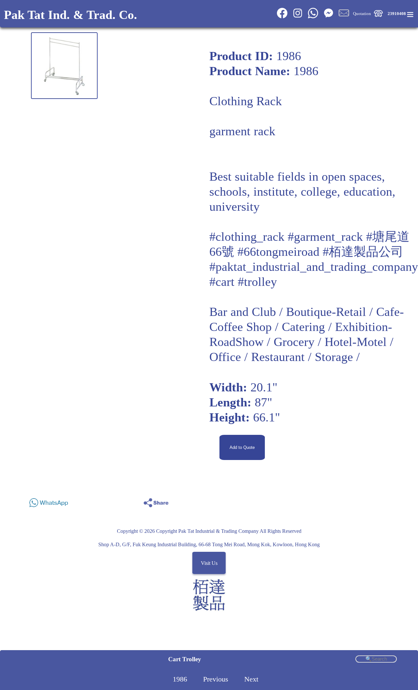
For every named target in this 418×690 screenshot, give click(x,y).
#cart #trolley (243, 281)
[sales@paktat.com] (344, 17)
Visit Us (209, 563)
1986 (180, 679)
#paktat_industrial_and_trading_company (313, 266)
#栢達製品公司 (363, 251)
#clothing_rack (246, 236)
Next (251, 679)
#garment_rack (325, 236)
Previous (215, 679)
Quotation (362, 13)
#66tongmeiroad (278, 251)
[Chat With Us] (328, 17)
